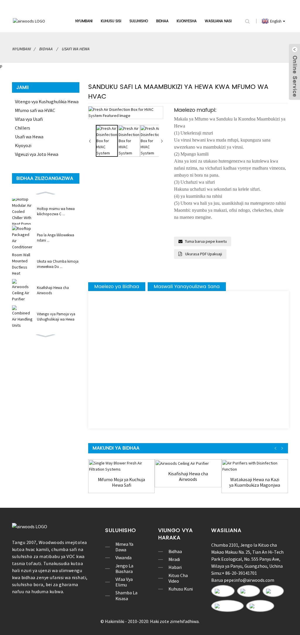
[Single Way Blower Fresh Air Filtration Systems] (121, 466)
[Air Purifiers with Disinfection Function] (254, 466)
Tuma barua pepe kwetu (206, 241)
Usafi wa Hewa (75, 48)
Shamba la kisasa (126, 595)
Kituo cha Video (178, 578)
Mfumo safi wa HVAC (35, 110)
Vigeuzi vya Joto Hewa (36, 154)
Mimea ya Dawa (124, 547)
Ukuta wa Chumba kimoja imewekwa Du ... (58, 264)
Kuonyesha (187, 21)
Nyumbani (84, 21)
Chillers (22, 128)
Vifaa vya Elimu (124, 582)
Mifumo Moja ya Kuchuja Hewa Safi (121, 482)
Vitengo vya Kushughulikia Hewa (47, 101)
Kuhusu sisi (111, 21)
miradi (174, 559)
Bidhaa (162, 21)
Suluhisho (138, 21)
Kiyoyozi (23, 145)
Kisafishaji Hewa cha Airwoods (53, 290)
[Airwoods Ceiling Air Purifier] (188, 463)
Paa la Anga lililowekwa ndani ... (55, 238)
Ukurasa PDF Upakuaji (203, 254)
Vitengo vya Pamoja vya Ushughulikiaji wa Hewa (56, 317)
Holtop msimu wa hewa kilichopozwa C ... (56, 211)
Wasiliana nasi (218, 21)
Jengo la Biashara (124, 568)
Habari (175, 567)
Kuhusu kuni (180, 589)
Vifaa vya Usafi (29, 119)
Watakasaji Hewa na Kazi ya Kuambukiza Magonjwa (254, 482)
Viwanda (123, 557)
